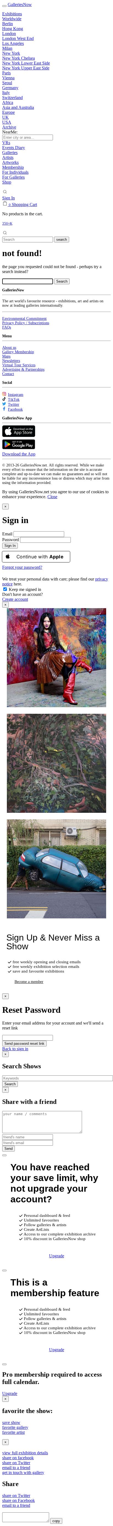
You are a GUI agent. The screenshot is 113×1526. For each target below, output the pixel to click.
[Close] (4, 1155)
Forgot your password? (22, 567)
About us (9, 348)
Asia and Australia (18, 107)
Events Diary (13, 147)
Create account (15, 599)
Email (7, 534)
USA (6, 122)
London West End (18, 38)
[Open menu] (4, 6)
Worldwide (11, 18)
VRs (6, 142)
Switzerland (12, 97)
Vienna (8, 78)
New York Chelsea (18, 58)
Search (10, 1084)
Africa (7, 102)
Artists (7, 157)
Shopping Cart (24, 204)
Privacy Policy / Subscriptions (25, 323)
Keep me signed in (24, 589)
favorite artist (13, 1432)
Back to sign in (15, 1048)
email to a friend (16, 1467)
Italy (6, 92)
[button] (52, 496)
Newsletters (11, 361)
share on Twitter (16, 1462)
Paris (6, 73)
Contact (8, 374)
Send (8, 1149)
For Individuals (15, 172)
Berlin (7, 23)
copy (56, 1521)
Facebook (15, 409)
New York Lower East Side (26, 63)
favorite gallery (15, 1427)
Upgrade (56, 1256)
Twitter (13, 404)
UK (5, 117)
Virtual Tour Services (18, 365)
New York (11, 53)
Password (10, 539)
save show (11, 1422)
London (9, 33)
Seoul (7, 82)
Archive (9, 127)
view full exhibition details (25, 1452)
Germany (10, 87)
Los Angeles (13, 43)
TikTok (13, 400)
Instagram (15, 395)
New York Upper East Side (25, 68)
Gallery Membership (18, 352)
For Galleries (13, 177)
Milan (7, 48)
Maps (6, 356)
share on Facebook (18, 1500)
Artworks (10, 162)
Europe (8, 112)
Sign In (8, 198)
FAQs (6, 327)
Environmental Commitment (24, 319)
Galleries (10, 152)
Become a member (29, 982)
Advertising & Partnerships (23, 369)
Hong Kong (12, 28)
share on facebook (18, 1457)
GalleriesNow (20, 4)
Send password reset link (24, 1043)
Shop (6, 182)
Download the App (18, 454)
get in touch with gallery (23, 1472)
